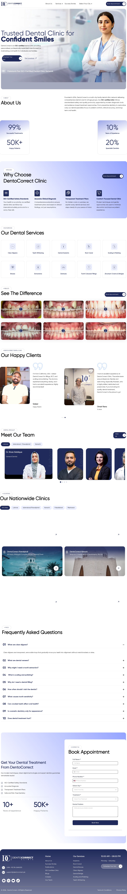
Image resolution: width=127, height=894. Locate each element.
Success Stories (70, 4)
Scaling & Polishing (114, 253)
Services (58, 4)
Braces (12, 274)
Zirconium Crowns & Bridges (114, 274)
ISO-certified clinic (107, 100)
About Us (48, 4)
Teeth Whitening (38, 253)
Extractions (38, 274)
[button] (6, 98)
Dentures (63, 274)
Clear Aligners (12, 253)
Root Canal (89, 253)
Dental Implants (63, 253)
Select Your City (84, 4)
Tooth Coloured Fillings (89, 274)
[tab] (5, 444)
